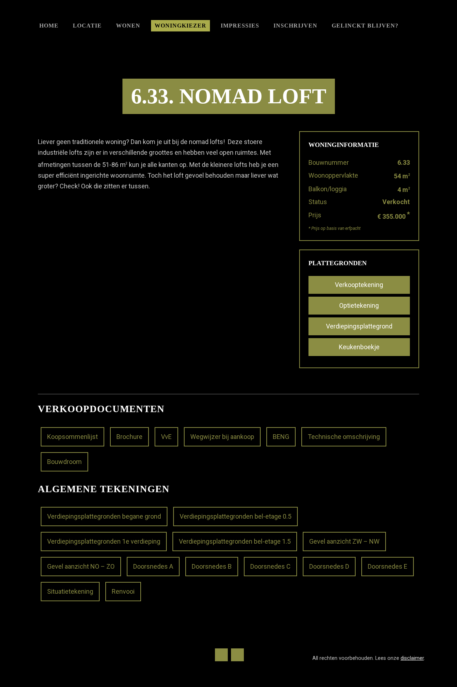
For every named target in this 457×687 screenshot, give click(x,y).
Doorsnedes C (270, 566)
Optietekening (359, 305)
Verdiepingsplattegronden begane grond (104, 516)
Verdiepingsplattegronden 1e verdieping (103, 541)
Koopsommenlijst (72, 436)
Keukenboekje (359, 347)
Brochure (129, 436)
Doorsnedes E (387, 566)
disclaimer (412, 658)
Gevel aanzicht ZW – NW (344, 541)
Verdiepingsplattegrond (359, 326)
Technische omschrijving (344, 436)
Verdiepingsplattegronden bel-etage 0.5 (235, 516)
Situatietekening (70, 591)
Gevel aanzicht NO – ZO (81, 566)
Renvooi (123, 591)
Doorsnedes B (212, 566)
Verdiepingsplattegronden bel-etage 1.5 (235, 541)
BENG (281, 436)
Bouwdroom (64, 461)
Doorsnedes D (329, 566)
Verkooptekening (359, 284)
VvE (166, 436)
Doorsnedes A (153, 566)
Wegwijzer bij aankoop (222, 436)
